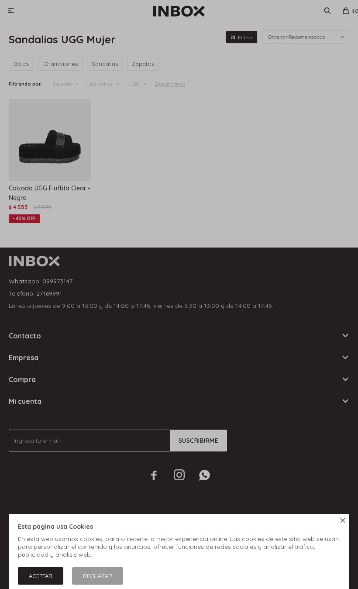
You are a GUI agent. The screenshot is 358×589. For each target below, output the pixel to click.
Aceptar (40, 575)
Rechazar (97, 575)
